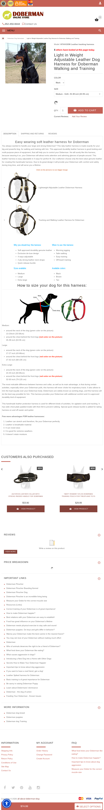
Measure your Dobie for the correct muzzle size (26, 601)
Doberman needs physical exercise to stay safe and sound (31, 625)
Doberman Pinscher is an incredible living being (26, 596)
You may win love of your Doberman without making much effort (33, 638)
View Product (28, 509)
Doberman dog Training (16, 721)
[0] (97, 21)
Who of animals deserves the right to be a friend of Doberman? (33, 646)
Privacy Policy (7, 755)
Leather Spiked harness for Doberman (22, 675)
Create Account (43, 758)
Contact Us (31, 24)
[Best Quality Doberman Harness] (22, 187)
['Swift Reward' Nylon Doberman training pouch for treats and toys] (78, 478)
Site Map (5, 766)
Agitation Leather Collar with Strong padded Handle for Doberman (25, 495)
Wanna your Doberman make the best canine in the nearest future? (35, 634)
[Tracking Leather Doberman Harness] (22, 220)
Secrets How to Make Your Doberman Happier (26, 663)
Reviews (52, 134)
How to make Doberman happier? (20, 613)
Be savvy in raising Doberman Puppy (22, 683)
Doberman (10, 642)
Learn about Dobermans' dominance (22, 688)
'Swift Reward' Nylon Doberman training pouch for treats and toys (78, 495)
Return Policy (7, 758)
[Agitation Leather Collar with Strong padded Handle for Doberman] (26, 478)
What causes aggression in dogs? (20, 654)
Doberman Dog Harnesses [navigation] (15, 38)
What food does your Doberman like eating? (25, 650)
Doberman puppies (14, 717)
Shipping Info (6, 751)
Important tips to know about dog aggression (25, 667)
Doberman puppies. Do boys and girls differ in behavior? (30, 630)
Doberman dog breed (15, 713)
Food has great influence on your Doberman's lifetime (29, 621)
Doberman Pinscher (14, 584)
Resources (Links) (14, 605)
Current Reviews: (61, 116)
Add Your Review (79, 116)
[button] (99, 30)
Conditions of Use (8, 763)
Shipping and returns (32, 134)
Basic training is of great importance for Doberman (28, 679)
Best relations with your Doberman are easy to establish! (30, 617)
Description (9, 134)
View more (10, 552)
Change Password (44, 755)
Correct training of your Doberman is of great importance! (31, 609)
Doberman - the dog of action (19, 692)
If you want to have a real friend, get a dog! (24, 671)
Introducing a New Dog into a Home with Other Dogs (28, 659)
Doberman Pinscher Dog (16, 592)
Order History (42, 751)
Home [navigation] (3, 38)
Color (57, 78)
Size (56, 89)
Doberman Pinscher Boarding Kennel (22, 588)
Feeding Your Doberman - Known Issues (23, 696)
